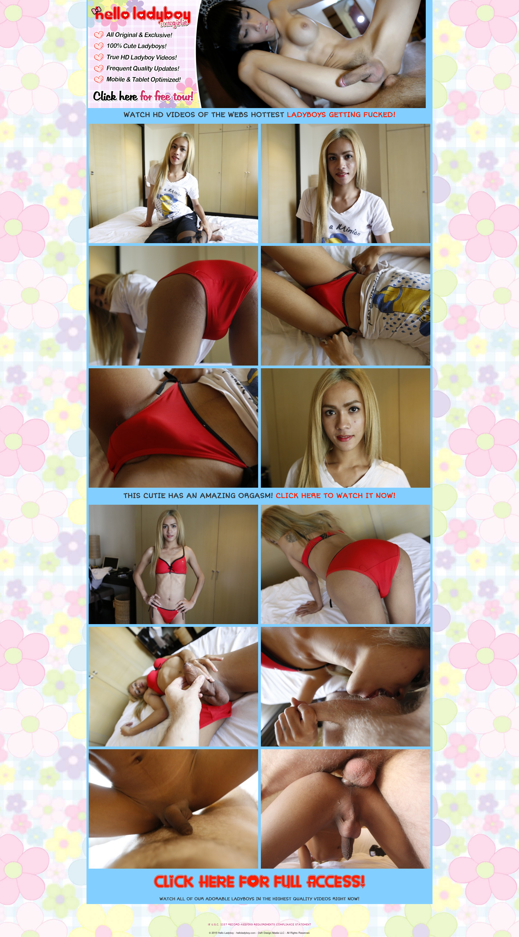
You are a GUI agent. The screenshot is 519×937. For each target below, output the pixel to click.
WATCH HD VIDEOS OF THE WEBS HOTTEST (259, 114)
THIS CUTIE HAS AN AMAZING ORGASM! (259, 495)
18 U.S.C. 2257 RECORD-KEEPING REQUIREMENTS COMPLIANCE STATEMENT (259, 924)
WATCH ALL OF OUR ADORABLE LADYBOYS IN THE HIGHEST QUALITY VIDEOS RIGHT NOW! (259, 899)
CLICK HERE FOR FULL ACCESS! (259, 882)
